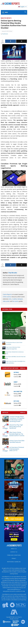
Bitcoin (16, 401)
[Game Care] (7, 621)
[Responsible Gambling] (22, 621)
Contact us (13, 552)
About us (14, 548)
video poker (6, 301)
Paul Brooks (5, 34)
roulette (14, 299)
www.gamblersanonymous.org (10, 591)
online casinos (7, 297)
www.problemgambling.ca (13, 589)
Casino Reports (7, 294)
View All (23, 412)
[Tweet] (21, 41)
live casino (16, 301)
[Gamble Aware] (15, 621)
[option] (14, 325)
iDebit (16, 382)
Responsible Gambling (14, 561)
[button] (22, 337)
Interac (16, 372)
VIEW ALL (23, 368)
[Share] (10, 41)
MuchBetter (18, 391)
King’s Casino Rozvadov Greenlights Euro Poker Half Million (12, 332)
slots (10, 299)
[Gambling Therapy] (14, 625)
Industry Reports (6, 18)
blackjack (20, 299)
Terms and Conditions (14, 555)
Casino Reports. (18, 617)
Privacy (14, 558)
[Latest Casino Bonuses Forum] (14, 511)
